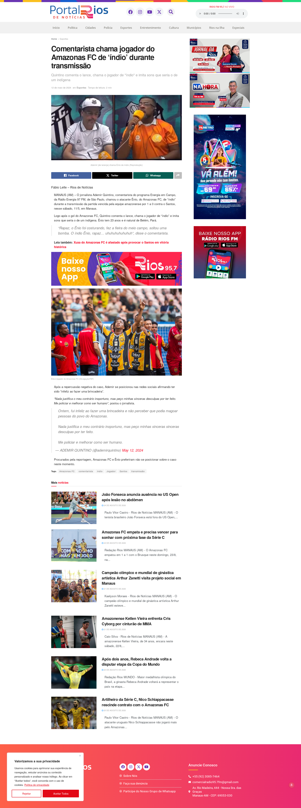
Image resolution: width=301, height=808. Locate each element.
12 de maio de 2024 (61, 87)
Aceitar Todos (60, 793)
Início (56, 28)
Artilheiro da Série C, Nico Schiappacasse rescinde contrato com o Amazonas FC (138, 702)
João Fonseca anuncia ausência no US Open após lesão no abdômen (140, 496)
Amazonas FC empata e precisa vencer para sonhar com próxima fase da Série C (140, 534)
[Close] (80, 755)
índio (100, 471)
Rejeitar (26, 793)
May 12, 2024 (132, 450)
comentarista (86, 471)
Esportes (126, 28)
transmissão (138, 471)
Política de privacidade (36, 785)
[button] (171, 12)
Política (72, 28)
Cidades (90, 28)
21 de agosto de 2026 (114, 588)
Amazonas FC (67, 471)
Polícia (108, 28)
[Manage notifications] (291, 785)
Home (54, 38)
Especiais (238, 28)
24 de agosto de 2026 (114, 505)
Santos (123, 471)
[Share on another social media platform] (178, 175)
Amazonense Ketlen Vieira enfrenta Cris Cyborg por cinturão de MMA (136, 620)
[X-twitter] (159, 11)
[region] (45, 777)
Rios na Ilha (216, 28)
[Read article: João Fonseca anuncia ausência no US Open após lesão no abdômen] (74, 508)
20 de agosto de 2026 (114, 669)
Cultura (174, 28)
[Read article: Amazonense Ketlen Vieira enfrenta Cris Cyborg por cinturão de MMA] (74, 632)
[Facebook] (130, 11)
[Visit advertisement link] (116, 269)
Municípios (194, 28)
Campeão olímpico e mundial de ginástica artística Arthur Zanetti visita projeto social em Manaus (141, 578)
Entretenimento (150, 28)
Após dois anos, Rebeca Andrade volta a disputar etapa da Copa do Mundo (136, 661)
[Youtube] (149, 11)
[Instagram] (140, 11)
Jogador (111, 471)
